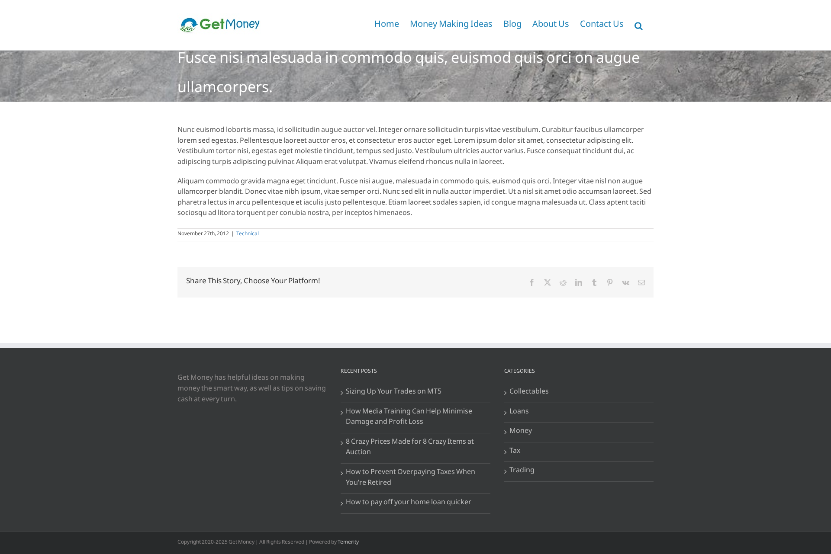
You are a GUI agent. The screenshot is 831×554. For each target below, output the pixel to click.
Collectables (529, 392)
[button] (639, 25)
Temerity (348, 543)
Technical (247, 235)
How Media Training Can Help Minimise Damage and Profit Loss (409, 418)
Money (520, 432)
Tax (514, 452)
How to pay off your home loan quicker (408, 503)
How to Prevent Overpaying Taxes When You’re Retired (410, 478)
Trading (522, 471)
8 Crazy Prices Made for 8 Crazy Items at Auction (410, 448)
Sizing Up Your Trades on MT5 (393, 392)
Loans (519, 412)
